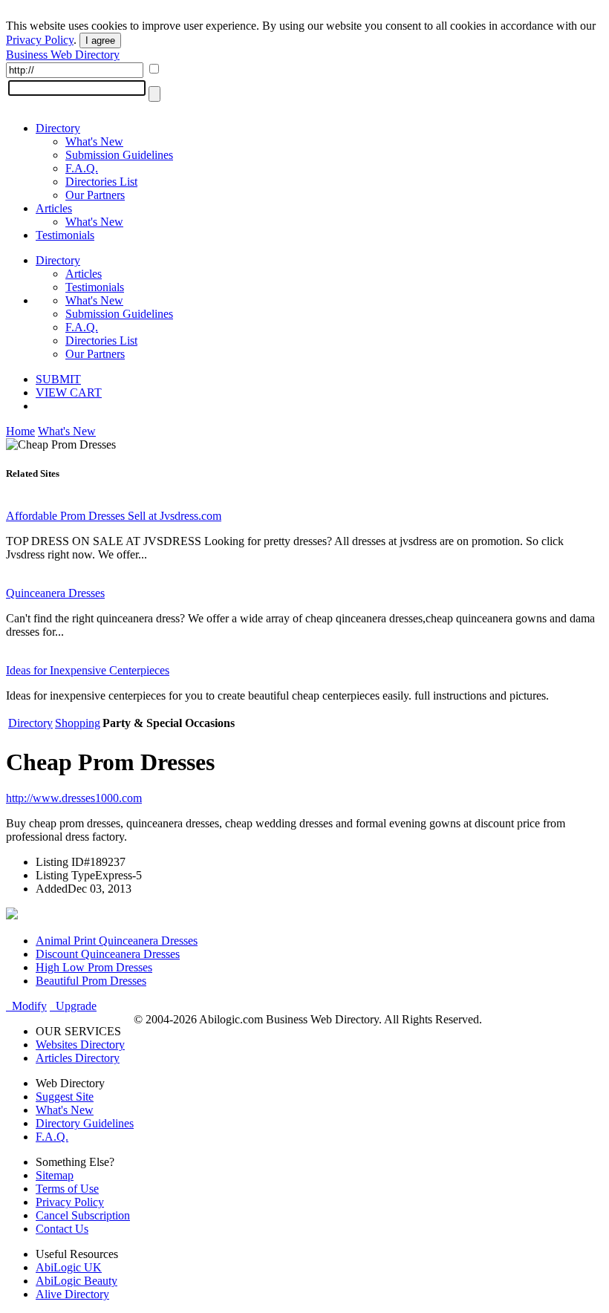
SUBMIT (58, 379)
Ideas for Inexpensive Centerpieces (87, 670)
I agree (100, 40)
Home (20, 431)
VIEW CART (69, 392)
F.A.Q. (81, 168)
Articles (54, 208)
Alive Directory (72, 1294)
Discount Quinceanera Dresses (108, 954)
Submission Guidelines (119, 155)
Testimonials (65, 235)
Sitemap (55, 1175)
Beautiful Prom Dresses (91, 980)
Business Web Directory (63, 54)
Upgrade (73, 1006)
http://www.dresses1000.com (74, 798)
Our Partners (95, 195)
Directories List (101, 181)
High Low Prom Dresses (94, 967)
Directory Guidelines (85, 1123)
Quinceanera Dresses (55, 593)
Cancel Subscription (83, 1215)
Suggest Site (65, 1096)
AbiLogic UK (69, 1267)
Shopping (77, 723)
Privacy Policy (40, 39)
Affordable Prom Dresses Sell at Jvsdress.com (113, 515)
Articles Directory (78, 1058)
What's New (94, 141)
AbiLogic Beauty (76, 1280)
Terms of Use (67, 1188)
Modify (26, 1006)
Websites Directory (80, 1044)
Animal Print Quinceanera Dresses (117, 940)
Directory (58, 128)
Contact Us (62, 1228)
